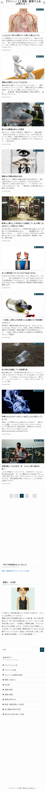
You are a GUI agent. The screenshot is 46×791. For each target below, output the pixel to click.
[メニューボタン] (2, 2)
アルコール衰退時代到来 (13, 675)
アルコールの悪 (10, 670)
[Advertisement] (23, 533)
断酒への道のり (10, 680)
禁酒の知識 (9, 694)
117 (34, 496)
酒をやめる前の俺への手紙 (14, 714)
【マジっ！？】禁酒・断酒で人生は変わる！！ (23, 2)
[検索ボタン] (44, 2)
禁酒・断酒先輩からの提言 (14, 704)
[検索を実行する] (42, 650)
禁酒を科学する (10, 699)
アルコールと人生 (11, 665)
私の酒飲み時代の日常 (13, 709)
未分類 (7, 685)
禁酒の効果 (9, 690)
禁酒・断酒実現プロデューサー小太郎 (15, 571)
